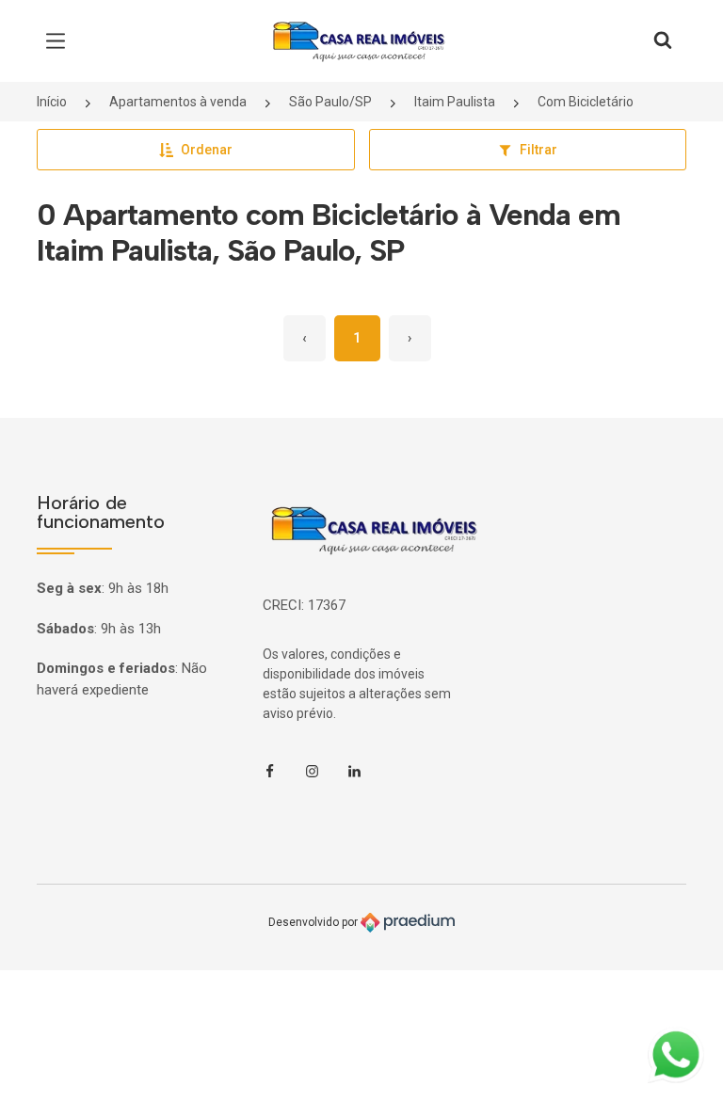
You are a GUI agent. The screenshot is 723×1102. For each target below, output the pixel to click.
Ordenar (207, 149)
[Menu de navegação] (60, 41)
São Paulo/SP (330, 101)
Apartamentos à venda (178, 101)
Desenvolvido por (314, 921)
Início (52, 101)
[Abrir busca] (663, 41)
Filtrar (538, 149)
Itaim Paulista (454, 101)
